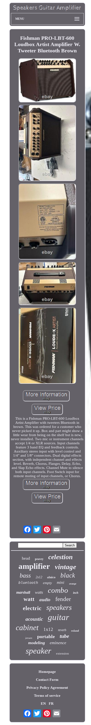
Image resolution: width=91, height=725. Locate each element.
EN (43, 703)
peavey (39, 559)
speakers (59, 607)
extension (62, 653)
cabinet (27, 627)
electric (32, 608)
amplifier (34, 566)
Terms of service (47, 695)
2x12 (39, 577)
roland (75, 630)
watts (39, 592)
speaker (38, 650)
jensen (28, 637)
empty (47, 583)
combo (58, 590)
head (26, 558)
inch (75, 592)
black (67, 575)
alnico (51, 577)
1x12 (48, 629)
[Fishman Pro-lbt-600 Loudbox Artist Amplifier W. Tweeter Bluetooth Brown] (47, 80)
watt (29, 599)
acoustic (34, 619)
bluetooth (28, 583)
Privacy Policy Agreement (47, 688)
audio (44, 599)
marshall (23, 592)
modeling (36, 642)
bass (25, 575)
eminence (58, 642)
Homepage (47, 672)
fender (63, 599)
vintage (65, 567)
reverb (62, 630)
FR (51, 703)
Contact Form (47, 680)
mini (60, 582)
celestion (60, 557)
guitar (58, 617)
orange (72, 583)
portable (46, 636)
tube (64, 636)
